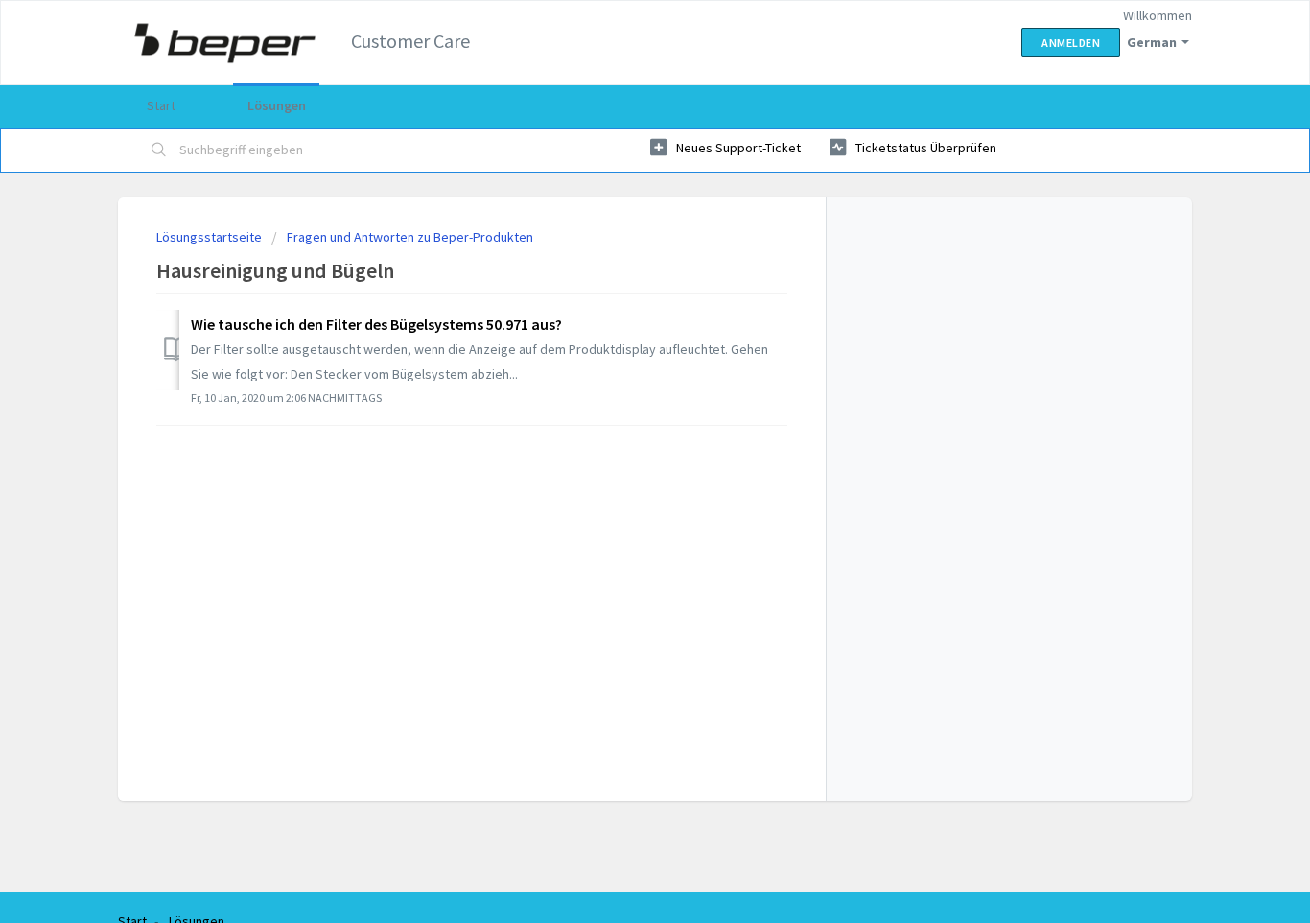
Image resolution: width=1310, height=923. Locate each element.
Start (161, 105)
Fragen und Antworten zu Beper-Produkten (410, 236)
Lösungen (276, 105)
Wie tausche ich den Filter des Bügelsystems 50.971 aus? (376, 324)
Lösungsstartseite (210, 236)
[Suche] (159, 150)
